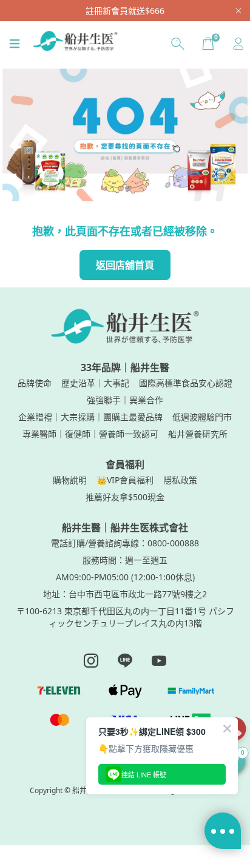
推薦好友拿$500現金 (125, 497)
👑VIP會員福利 (125, 480)
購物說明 (70, 480)
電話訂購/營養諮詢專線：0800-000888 (125, 543)
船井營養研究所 (198, 434)
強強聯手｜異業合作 (125, 400)
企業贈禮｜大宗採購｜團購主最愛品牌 (90, 417)
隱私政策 (180, 480)
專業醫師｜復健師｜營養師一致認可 (90, 434)
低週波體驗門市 (202, 417)
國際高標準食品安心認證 (185, 383)
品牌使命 (35, 383)
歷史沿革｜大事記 (95, 383)
